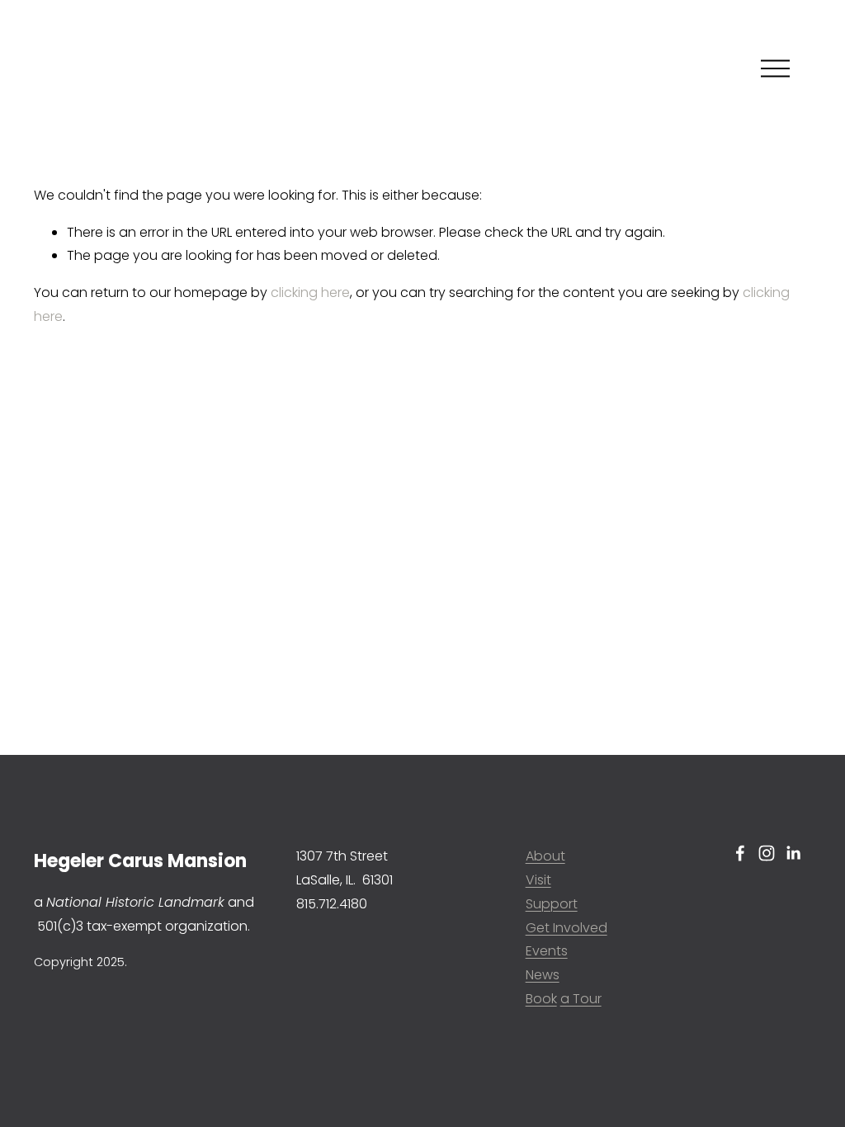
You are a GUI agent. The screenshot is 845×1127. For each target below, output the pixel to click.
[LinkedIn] (793, 853)
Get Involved (566, 927)
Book (541, 998)
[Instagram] (766, 853)
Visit (538, 879)
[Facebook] (740, 853)
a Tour (581, 998)
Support (552, 903)
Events (547, 950)
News (542, 974)
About (545, 855)
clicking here (310, 292)
